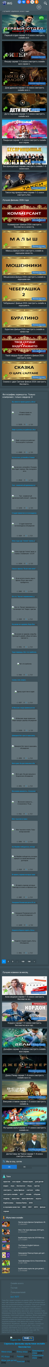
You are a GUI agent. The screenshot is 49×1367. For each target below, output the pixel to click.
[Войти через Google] (32, 2)
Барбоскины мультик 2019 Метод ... (31, 1238)
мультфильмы (27, 1199)
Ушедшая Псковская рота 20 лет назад (26, 902)
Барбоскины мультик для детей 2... (31, 1268)
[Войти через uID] (19, 2)
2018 (30, 1203)
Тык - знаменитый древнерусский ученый (27, 485)
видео (5, 1186)
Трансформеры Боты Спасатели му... (32, 1261)
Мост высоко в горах (19, 819)
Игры (30, 1186)
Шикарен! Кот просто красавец (23, 735)
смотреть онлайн (10, 1194)
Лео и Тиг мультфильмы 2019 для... (31, 1230)
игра (12, 1186)
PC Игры (5, 1356)
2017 (21, 1194)
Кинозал (21, 1361)
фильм (42, 1207)
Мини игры (6, 1352)
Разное (20, 1356)
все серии (16, 1182)
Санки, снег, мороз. (19, 680)
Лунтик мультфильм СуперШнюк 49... (32, 1222)
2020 (24, 1207)
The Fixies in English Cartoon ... (29, 1245)
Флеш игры (22, 1352)
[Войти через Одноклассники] (36, 2)
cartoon (30, 1190)
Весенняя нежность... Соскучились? (25, 791)
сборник (37, 1194)
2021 (30, 1207)
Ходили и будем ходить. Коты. (23, 930)
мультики (15, 1199)
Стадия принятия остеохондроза (24, 513)
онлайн (28, 1194)
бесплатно (21, 1186)
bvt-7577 (15, 1297)
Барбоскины (8, 1203)
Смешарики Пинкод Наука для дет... (32, 1253)
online (37, 1190)
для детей (39, 1182)
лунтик (37, 1186)
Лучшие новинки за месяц (15, 972)
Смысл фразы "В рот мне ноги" (24, 569)
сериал (6, 1211)
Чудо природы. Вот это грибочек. (24, 652)
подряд (6, 1199)
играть (38, 1199)
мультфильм (19, 1190)
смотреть (7, 1190)
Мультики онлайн (14, 1217)
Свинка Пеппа (21, 1203)
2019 (36, 1207)
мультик (6, 1182)
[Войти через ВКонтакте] (24, 2)
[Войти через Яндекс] (28, 2)
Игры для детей (8, 1360)
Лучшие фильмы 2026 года (16, 200)
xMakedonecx (25, 420)
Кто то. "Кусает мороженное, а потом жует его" (29, 596)
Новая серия (28, 1182)
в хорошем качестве (11, 1207)
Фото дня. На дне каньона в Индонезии (26, 763)
